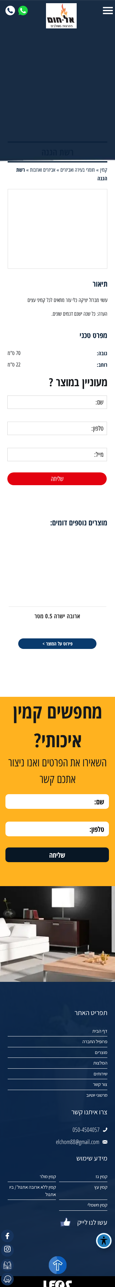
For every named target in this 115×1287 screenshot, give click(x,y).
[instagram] (7, 1250)
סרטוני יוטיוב (96, 1095)
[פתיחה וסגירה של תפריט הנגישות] (103, 1240)
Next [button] (5, 519)
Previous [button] (110, 519)
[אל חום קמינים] (57, 15)
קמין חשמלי (97, 1205)
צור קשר (100, 1084)
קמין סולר (48, 1176)
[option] (57, 591)
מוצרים (101, 1052)
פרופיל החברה (94, 1041)
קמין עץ (100, 1187)
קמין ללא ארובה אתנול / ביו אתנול (32, 1190)
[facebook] (7, 1236)
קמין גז (101, 1176)
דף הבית (99, 1031)
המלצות (100, 1063)
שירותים (100, 1074)
